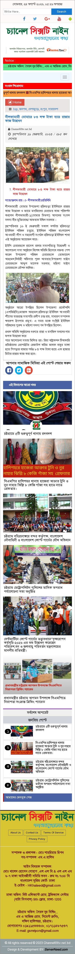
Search (61, 11)
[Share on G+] (29, 370)
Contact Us (32, 832)
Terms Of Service (53, 832)
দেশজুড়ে (33, 109)
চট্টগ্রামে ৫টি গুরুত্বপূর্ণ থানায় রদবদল (28, 433)
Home (17, 102)
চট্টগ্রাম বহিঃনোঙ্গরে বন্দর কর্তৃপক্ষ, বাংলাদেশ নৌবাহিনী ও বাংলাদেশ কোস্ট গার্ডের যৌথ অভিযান (37, 538)
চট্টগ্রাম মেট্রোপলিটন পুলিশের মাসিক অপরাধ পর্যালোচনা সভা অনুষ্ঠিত (33, 590)
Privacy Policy (37, 839)
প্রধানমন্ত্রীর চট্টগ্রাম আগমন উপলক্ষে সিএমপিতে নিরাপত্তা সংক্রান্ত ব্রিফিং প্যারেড (35, 700)
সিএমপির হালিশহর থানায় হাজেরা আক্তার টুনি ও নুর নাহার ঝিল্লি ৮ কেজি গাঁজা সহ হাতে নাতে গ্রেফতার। (36, 485)
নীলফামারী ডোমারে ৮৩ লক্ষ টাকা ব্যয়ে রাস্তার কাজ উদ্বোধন (37, 119)
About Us (15, 832)
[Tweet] (19, 370)
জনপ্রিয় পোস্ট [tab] (37, 720)
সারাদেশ (53, 109)
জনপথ (23, 109)
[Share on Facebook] (9, 370)
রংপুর (43, 109)
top (15, 109)
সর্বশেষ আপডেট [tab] (37, 712)
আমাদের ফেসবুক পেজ (19, 797)
